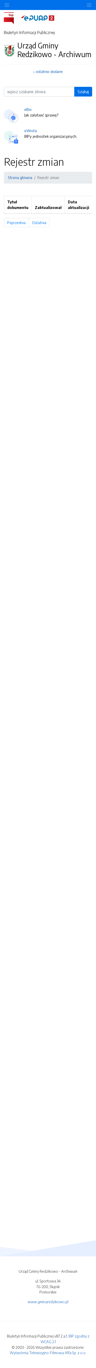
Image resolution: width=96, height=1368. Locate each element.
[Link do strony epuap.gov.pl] (37, 17)
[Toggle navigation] (89, 5)
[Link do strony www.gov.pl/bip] (12, 17)
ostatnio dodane (49, 71)
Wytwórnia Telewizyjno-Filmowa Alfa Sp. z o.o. (48, 1352)
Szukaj (83, 91)
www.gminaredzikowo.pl (48, 1301)
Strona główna (20, 177)
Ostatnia (41, 222)
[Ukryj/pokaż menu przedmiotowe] (7, 5)
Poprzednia (18, 222)
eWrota (30, 130)
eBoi (27, 109)
